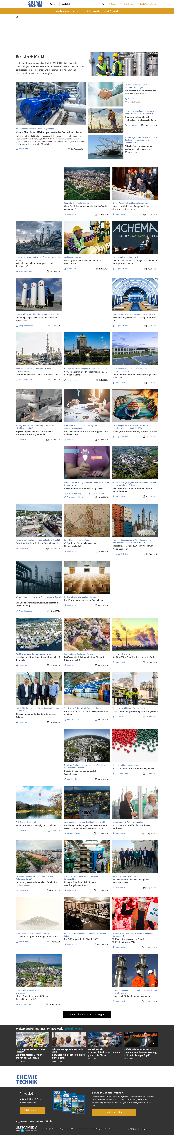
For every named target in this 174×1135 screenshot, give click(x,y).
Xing (48, 1121)
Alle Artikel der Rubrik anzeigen (87, 1014)
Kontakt (105, 1129)
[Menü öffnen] (20, 4)
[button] (20, 1044)
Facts (111, 1129)
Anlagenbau (78, 11)
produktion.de (73, 1029)
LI (52, 1121)
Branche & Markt (62, 11)
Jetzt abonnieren (32, 1110)
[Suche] (103, 4)
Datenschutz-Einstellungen (91, 1129)
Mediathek (66, 4)
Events (53, 4)
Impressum (64, 1129)
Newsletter (128, 4)
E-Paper (112, 4)
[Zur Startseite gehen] (35, 4)
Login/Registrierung (148, 4)
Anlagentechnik (93, 11)
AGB (47, 1129)
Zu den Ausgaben (114, 1112)
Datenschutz (55, 1129)
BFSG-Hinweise (75, 1129)
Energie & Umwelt (110, 11)
